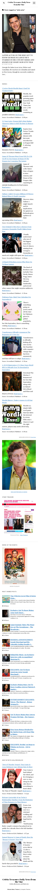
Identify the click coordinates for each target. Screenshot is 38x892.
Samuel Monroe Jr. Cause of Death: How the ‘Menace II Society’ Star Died (17, 838)
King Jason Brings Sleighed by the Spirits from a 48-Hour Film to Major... (22, 732)
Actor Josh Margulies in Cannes (19, 492)
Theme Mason (33, 437)
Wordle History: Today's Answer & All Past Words (17, 401)
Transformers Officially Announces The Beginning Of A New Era (16, 333)
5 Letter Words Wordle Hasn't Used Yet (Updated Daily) (16, 89)
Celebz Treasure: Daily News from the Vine (19, 880)
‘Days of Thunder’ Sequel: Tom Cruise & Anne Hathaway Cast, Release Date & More (17, 765)
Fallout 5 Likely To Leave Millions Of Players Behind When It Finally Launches (17, 195)
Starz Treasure (24, 535)
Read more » (19, 115)
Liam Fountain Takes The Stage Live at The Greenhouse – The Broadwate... (22, 627)
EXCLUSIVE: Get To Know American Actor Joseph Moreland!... (20, 672)
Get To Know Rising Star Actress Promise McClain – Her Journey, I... (22, 717)
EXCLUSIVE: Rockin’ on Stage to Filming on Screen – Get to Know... (22, 746)
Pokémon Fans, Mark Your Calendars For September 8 (16, 298)
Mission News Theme (13, 889)
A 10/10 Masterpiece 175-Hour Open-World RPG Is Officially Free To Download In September (17, 367)
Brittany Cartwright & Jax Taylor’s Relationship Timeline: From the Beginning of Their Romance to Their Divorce (17, 799)
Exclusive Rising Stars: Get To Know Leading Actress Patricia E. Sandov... (22, 687)
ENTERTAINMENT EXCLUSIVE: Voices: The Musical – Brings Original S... (22, 702)
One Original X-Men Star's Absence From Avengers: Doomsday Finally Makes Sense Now (16, 229)
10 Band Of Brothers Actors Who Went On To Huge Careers (17, 263)
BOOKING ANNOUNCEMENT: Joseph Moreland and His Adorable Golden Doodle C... (21, 642)
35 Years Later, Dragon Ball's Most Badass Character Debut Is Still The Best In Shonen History (17, 123)
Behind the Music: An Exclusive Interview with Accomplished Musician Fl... (22, 657)
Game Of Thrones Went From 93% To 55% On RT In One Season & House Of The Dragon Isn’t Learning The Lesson (17, 158)
